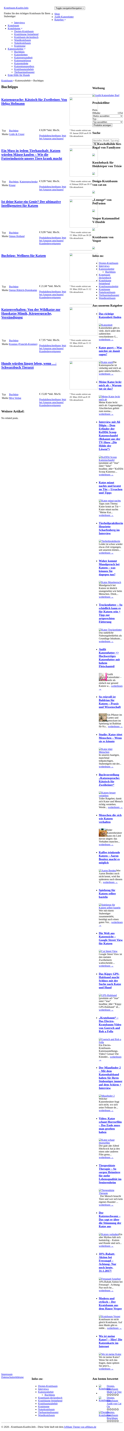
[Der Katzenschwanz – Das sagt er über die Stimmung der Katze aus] (109, 1234)
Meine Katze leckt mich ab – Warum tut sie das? (110, 385)
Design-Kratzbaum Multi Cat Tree (114, 1389)
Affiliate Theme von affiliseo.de (80, 1426)
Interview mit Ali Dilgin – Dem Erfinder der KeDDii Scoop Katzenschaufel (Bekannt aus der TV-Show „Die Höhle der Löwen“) (109, 435)
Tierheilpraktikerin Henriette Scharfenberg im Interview (111, 528)
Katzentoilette (21, 63)
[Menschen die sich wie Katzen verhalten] (103, 835)
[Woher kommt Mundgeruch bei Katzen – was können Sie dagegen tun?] (110, 582)
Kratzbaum (13, 25)
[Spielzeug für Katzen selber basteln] (111, 907)
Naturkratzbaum (22, 43)
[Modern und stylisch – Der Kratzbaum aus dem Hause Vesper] (109, 1316)
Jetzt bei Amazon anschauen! (52, 137)
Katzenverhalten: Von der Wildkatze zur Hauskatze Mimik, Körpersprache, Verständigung (30, 313)
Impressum (6, 1374)
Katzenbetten (21, 54)
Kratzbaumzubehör (24, 69)
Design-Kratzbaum (24, 31)
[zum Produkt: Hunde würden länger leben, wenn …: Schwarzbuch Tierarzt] (84, 388)
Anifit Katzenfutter (64, 16)
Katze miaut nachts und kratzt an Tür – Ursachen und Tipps (110, 487)
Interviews (19, 22)
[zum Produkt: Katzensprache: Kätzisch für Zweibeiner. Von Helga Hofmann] (84, 124)
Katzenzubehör (16, 48)
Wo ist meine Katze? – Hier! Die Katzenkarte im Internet (110, 1341)
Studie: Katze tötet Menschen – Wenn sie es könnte (110, 738)
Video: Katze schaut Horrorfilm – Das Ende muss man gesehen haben (110, 1125)
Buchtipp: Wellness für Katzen (23, 255)
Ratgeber (59, 19)
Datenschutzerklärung (12, 1377)
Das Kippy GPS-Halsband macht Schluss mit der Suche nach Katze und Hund (110, 980)
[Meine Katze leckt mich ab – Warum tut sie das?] (111, 399)
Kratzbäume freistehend (26, 34)
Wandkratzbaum (22, 40)
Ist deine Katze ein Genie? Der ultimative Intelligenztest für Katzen (31, 203)
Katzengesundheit (23, 57)
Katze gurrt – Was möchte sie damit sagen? (110, 351)
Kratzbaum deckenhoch (26, 37)
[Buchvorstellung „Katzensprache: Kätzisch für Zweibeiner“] (111, 795)
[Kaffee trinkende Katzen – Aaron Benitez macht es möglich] (107, 870)
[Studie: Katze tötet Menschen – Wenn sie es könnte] (111, 752)
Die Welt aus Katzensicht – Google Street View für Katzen (111, 938)
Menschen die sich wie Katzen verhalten (110, 818)
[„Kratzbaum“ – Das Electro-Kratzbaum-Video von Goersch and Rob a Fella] (111, 1042)
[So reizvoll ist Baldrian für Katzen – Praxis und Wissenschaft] (103, 720)
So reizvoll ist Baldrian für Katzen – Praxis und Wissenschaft (110, 702)
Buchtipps (19, 51)
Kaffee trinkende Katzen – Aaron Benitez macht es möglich (109, 857)
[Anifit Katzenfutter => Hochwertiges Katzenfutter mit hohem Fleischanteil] (103, 680)
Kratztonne (20, 46)
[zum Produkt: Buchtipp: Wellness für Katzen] (84, 280)
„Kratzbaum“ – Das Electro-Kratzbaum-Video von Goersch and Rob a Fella (110, 1024)
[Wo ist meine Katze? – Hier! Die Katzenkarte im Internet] (110, 1354)
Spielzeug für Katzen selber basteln (107, 893)
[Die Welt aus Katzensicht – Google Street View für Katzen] (108, 951)
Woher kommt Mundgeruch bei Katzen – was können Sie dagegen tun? (109, 567)
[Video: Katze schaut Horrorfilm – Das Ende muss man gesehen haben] (111, 1142)
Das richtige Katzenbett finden (110, 315)
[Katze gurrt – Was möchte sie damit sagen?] (106, 362)
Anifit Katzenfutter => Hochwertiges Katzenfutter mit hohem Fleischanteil (109, 658)
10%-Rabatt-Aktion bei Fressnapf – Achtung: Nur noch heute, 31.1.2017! (107, 1262)
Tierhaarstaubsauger (24, 72)
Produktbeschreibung (50, 135)
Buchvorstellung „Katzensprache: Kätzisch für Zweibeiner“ (109, 779)
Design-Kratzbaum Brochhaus (112, 1415)
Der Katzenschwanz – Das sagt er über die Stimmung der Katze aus (110, 1219)
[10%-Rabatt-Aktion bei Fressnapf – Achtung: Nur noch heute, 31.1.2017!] (110, 1278)
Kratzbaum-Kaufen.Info (16, 7)
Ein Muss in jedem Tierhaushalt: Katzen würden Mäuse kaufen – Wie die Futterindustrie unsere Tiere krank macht (31, 154)
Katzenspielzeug (22, 60)
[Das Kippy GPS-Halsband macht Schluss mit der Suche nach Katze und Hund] (108, 995)
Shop (57, 13)
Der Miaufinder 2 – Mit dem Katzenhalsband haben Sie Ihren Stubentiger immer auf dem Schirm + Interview (110, 1078)
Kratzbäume (14, 28)
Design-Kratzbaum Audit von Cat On (114, 1402)
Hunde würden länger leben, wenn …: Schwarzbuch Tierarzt (29, 365)
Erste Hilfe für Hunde (19, 75)
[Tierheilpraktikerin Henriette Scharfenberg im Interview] (109, 541)
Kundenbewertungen (50, 243)
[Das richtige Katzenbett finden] (105, 325)
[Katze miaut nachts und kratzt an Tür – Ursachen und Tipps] (110, 500)
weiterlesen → (106, 339)
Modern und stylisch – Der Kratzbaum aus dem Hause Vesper (110, 1303)
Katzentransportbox (24, 66)
